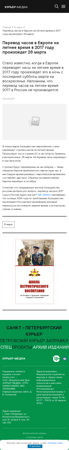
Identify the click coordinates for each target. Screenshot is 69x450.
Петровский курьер (22, 341)
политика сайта (34, 437)
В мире (8, 224)
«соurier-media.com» (11, 376)
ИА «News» (44, 195)
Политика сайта (55, 443)
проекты (16, 347)
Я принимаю (35, 446)
